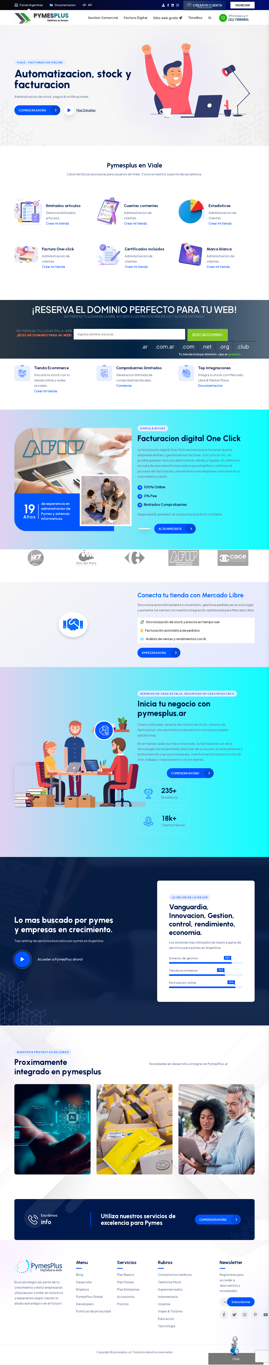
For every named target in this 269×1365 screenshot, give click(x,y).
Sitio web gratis (166, 18)
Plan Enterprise (128, 1289)
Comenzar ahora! (185, 773)
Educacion (166, 1319)
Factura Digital (135, 18)
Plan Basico (125, 1274)
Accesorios (125, 1297)
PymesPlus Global (89, 1297)
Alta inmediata (170, 528)
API (90, 5)
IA (209, 18)
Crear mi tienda (57, 223)
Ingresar (242, 5)
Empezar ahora (154, 652)
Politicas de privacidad (93, 1311)
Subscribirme (241, 1302)
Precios (123, 1304)
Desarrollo (84, 1282)
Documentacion (65, 5)
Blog (79, 1274)
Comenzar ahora (32, 110)
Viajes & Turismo (170, 1311)
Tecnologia (166, 1326)
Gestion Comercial (103, 18)
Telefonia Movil (169, 1282)
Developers (85, 1304)
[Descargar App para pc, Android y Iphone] (163, 5)
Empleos (82, 1289)
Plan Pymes (125, 1282)
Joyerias (164, 1304)
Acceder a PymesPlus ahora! (60, 959)
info (46, 1222)
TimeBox (195, 18)
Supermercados (170, 1289)
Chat (236, 1359)
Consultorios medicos (175, 1274)
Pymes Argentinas (31, 5)
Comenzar (124, 385)
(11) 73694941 (238, 19)
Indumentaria (168, 1297)
